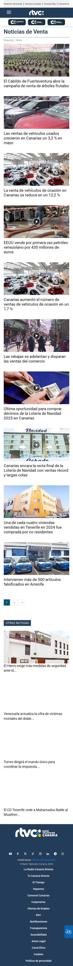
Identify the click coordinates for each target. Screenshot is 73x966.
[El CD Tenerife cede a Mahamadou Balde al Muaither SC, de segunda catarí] (36, 791)
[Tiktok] (33, 854)
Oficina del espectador (44, 859)
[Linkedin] (48, 854)
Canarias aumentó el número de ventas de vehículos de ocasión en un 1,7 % (36, 304)
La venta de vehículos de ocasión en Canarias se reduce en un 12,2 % (35, 192)
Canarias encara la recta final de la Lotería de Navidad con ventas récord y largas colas (36, 470)
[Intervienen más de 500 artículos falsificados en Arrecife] (36, 558)
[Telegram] (55, 854)
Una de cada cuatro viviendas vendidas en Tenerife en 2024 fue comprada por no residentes (33, 527)
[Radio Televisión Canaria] (36, 832)
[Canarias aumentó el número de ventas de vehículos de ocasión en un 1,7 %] (36, 278)
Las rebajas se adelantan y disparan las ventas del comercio (35, 358)
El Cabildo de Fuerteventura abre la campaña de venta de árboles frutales (36, 83)
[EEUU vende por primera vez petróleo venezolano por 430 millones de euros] (36, 221)
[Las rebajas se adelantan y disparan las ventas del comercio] (36, 335)
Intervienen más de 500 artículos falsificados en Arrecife (32, 582)
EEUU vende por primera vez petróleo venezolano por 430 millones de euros (36, 247)
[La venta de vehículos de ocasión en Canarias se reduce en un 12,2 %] (36, 169)
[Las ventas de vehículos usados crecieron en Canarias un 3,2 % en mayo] (36, 112)
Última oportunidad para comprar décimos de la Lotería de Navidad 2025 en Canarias (33, 413)
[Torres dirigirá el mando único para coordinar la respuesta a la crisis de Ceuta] (36, 743)
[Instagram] (40, 854)
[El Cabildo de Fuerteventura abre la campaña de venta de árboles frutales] (36, 60)
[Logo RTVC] (36, 12)
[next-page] (22, 602)
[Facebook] (18, 854)
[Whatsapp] (63, 854)
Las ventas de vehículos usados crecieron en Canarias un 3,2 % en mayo (33, 138)
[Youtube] (10, 854)
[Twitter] (25, 854)
